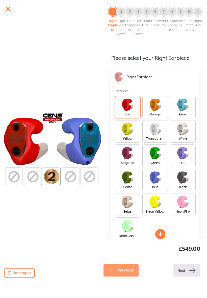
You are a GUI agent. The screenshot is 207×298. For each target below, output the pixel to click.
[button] (113, 19)
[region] (103, 141)
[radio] (127, 107)
